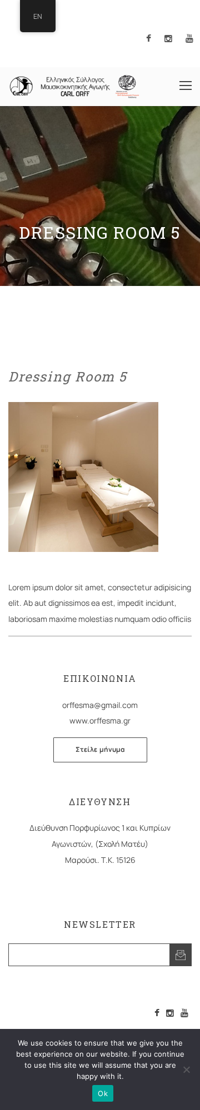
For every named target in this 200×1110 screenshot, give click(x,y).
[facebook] (148, 39)
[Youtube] (184, 1013)
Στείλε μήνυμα (100, 749)
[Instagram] (170, 1013)
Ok (103, 1093)
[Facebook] (156, 1013)
